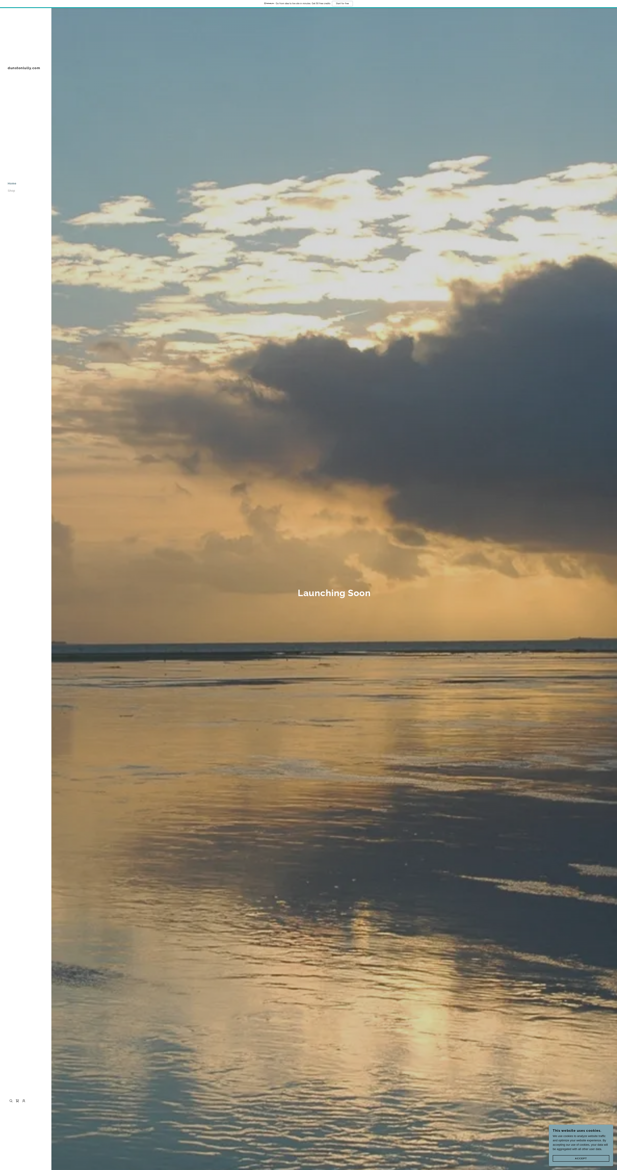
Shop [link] (11, 190)
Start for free (342, 3)
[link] (24, 68)
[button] (24, 1101)
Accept (581, 1158)
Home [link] (12, 183)
